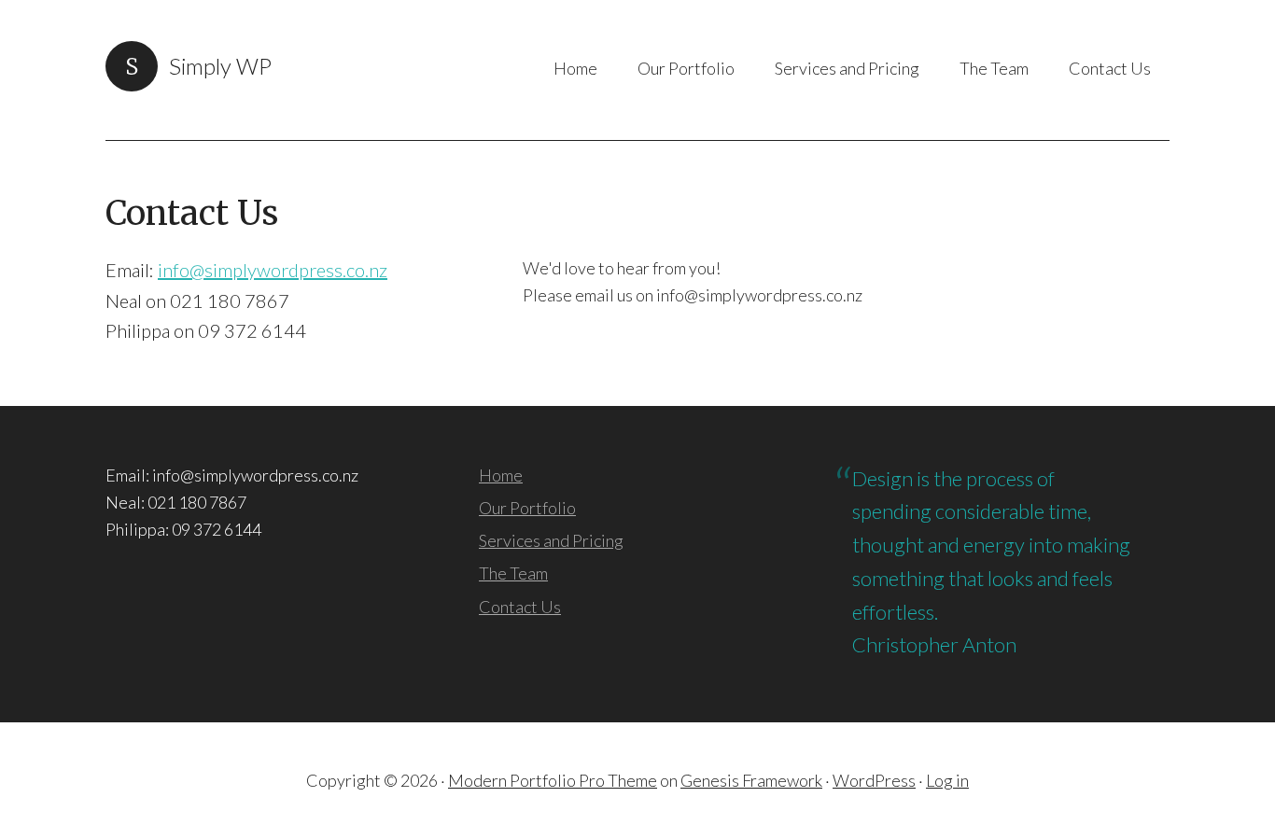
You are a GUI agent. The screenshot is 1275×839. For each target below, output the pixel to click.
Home (501, 475)
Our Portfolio (527, 507)
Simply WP (220, 65)
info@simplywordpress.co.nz (272, 270)
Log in (947, 780)
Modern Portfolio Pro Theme (552, 780)
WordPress (874, 780)
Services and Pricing (551, 540)
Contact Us (520, 606)
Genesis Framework (751, 780)
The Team (513, 573)
